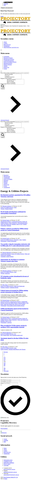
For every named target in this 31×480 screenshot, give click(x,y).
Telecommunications (22, 223)
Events (5, 68)
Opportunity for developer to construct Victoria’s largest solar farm (13, 260)
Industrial (6, 180)
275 (4, 357)
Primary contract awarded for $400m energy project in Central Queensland (14, 229)
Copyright (6, 465)
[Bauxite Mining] (15, 81)
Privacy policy (7, 464)
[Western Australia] (13, 74)
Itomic (5, 478)
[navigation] (15, 43)
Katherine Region (14, 287)
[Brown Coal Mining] (15, 83)
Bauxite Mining (22, 303)
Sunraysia (7, 273)
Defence (6, 182)
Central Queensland (11, 241)
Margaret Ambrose (6, 206)
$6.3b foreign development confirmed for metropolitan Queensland (13, 212)
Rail (27, 303)
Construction (7, 178)
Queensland (3, 225)
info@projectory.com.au (9, 469)
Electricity (14, 223)
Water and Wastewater (6, 224)
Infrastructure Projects (9, 59)
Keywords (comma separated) (8, 73)
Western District (9, 208)
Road (10, 223)
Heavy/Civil (19, 224)
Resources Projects (8, 58)
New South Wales (5, 335)
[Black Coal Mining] (15, 82)
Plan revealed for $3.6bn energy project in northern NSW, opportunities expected (14, 326)
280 (4, 364)
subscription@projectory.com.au (11, 474)
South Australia (4, 349)
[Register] (1, 431)
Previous (6, 352)
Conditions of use (8, 461)
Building (14, 224)
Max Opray (5, 284)
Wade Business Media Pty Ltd (10, 477)
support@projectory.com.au (10, 472)
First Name (3, 380)
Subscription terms (8, 460)
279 (4, 362)
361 (4, 369)
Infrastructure (7, 176)
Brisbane (9, 225)
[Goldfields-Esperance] (13, 77)
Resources (6, 175)
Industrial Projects (8, 63)
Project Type (4, 83)
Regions (3, 78)
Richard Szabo (5, 220)
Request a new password (6, 7)
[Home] (15, 23)
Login (2, 16)
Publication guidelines (9, 462)
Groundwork (7, 187)
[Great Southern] (13, 78)
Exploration (6, 56)
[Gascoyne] (13, 75)
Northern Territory (5, 287)
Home (5, 448)
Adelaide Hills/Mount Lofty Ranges (17, 349)
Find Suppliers (4, 428)
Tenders (5, 66)
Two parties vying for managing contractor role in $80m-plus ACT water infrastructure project (15, 244)
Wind (15, 207)
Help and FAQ (7, 44)
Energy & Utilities (8, 179)
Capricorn (9, 322)
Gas (15, 334)
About (5, 42)
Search (2, 88)
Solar (20, 239)
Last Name (3, 381)
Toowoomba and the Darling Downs (15, 305)
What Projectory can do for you (11, 47)
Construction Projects (9, 60)
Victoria (2, 208)
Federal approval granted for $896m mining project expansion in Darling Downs (14, 291)
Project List (6, 67)
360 (4, 368)
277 (4, 360)
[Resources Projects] (15, 79)
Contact (5, 43)
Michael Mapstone (6, 252)
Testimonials (7, 46)
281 (4, 365)
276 (4, 358)
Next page (6, 371)
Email (2, 383)
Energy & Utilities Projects (10, 62)
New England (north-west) (16, 335)
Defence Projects (8, 64)
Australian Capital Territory (7, 256)
